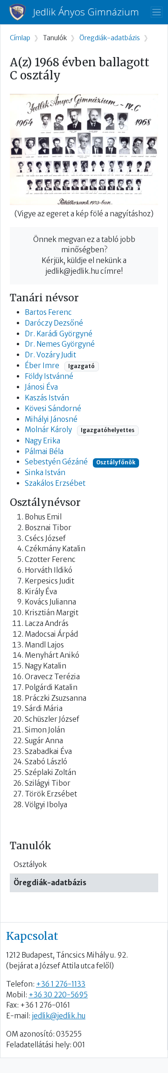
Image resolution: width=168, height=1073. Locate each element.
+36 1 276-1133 (60, 984)
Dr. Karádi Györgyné (58, 333)
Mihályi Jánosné (51, 419)
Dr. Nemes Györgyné (60, 344)
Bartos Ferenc (48, 312)
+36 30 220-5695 (58, 994)
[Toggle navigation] (156, 12)
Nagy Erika (42, 440)
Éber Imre (42, 365)
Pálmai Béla (44, 451)
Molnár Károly (48, 429)
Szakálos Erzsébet (55, 483)
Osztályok (30, 864)
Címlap (20, 38)
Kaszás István (47, 397)
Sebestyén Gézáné (56, 461)
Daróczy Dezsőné (54, 323)
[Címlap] (21, 12)
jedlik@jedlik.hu (58, 1015)
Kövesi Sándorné (53, 408)
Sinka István (45, 472)
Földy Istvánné (49, 376)
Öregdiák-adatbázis (50, 882)
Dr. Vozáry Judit (50, 354)
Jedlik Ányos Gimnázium (86, 12)
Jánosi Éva (41, 387)
